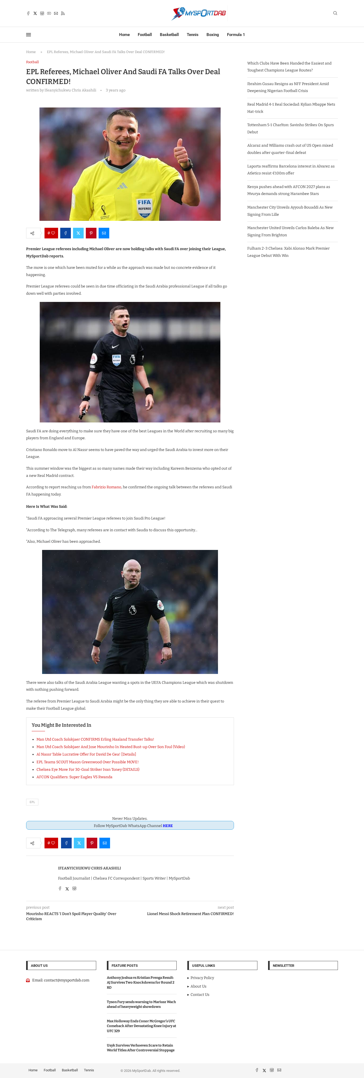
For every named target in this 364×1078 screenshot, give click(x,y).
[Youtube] (49, 13)
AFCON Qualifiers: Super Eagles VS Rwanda (74, 777)
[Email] (56, 13)
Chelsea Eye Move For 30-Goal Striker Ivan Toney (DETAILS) (88, 769)
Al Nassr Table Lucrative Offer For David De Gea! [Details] (86, 754)
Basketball (169, 34)
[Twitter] (35, 13)
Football (145, 34)
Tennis (193, 34)
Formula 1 (236, 34)
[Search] (335, 13)
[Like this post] (53, 233)
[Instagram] (42, 13)
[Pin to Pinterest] (91, 233)
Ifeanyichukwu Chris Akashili (89, 868)
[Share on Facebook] (65, 233)
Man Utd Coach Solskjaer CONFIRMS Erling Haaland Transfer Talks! (95, 739)
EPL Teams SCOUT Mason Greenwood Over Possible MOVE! (88, 762)
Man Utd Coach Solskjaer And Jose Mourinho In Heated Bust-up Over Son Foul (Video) (111, 747)
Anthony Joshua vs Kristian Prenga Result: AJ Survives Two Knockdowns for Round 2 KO (140, 982)
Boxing (213, 34)
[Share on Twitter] (78, 233)
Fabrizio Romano (106, 487)
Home (124, 34)
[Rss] (63, 13)
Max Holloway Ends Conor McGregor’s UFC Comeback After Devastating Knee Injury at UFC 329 (141, 1026)
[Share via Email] (104, 233)
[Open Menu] (28, 34)
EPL (32, 802)
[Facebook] (28, 13)
